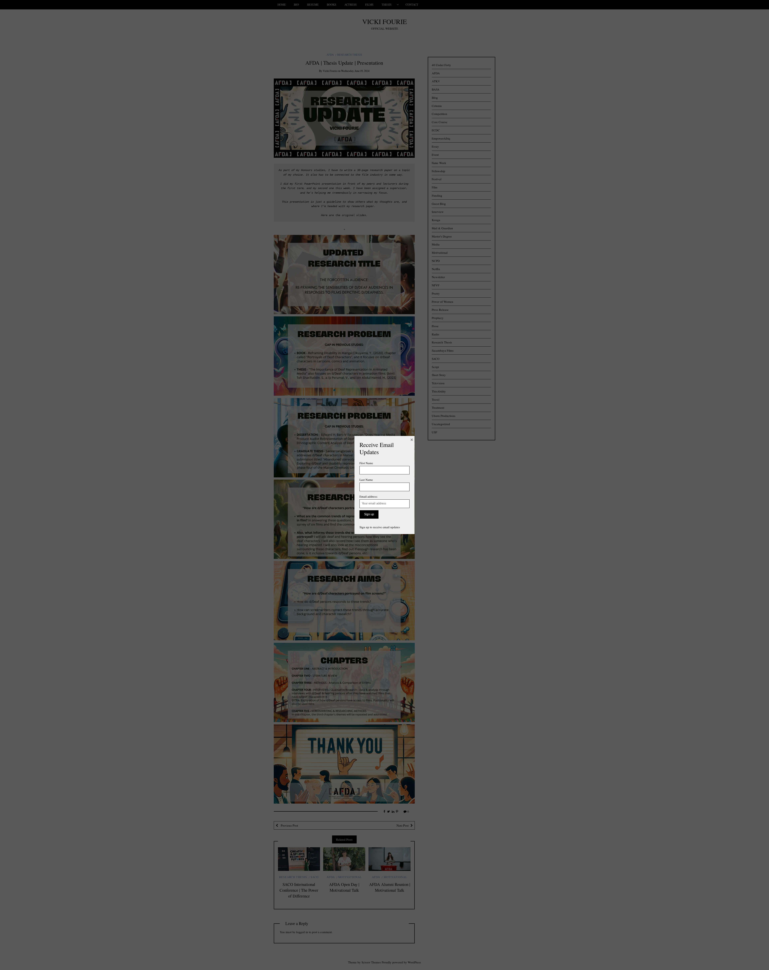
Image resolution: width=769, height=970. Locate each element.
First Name (366, 463)
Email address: (368, 496)
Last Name (366, 480)
